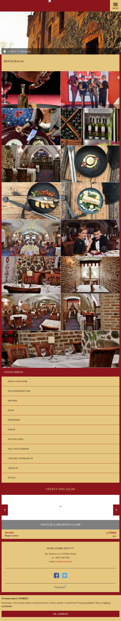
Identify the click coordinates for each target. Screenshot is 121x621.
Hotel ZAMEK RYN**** (60, 548)
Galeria (13, 51)
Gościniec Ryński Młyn (20, 458)
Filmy (11, 410)
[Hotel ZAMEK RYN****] (60, 5)
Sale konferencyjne (19, 391)
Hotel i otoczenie (17, 381)
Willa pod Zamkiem (18, 449)
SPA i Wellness (15, 439)
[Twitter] (64, 575)
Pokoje (11, 429)
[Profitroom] (60, 587)
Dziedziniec (14, 420)
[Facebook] (56, 575)
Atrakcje (13, 468)
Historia (12, 400)
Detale (12, 478)
